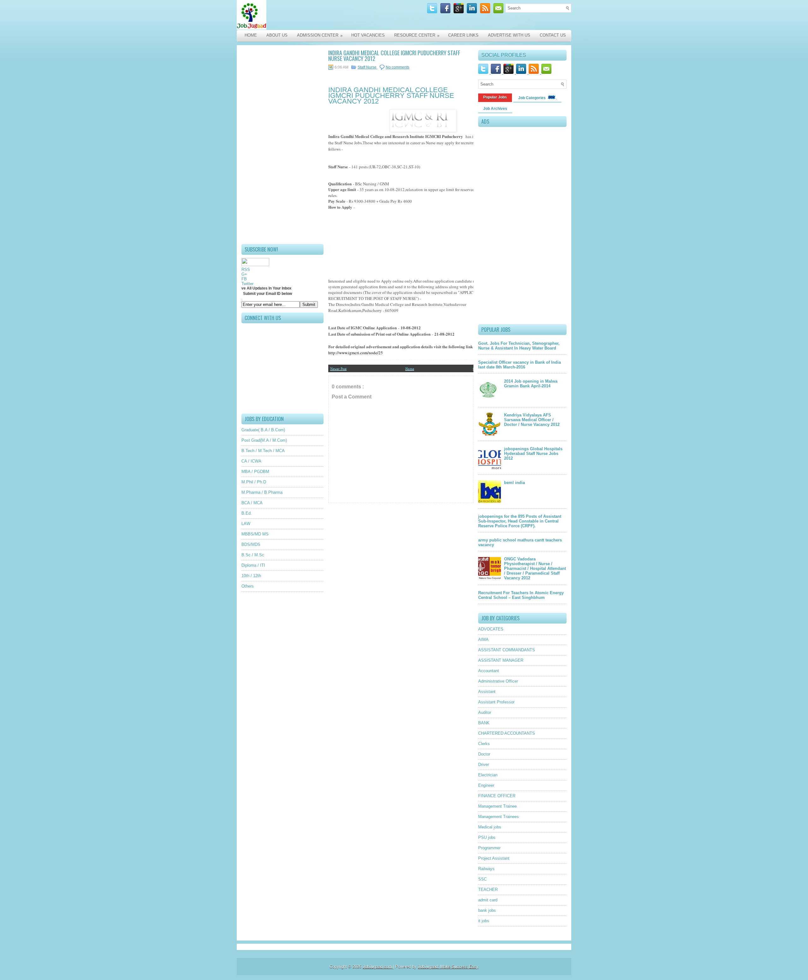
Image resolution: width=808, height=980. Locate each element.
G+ (244, 274)
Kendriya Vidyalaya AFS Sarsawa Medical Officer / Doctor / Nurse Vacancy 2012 (532, 420)
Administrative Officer (498, 681)
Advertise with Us (509, 35)
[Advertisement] (282, 144)
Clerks (484, 743)
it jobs (483, 920)
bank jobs (487, 910)
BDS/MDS (250, 544)
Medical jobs (489, 827)
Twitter (247, 283)
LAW (245, 523)
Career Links (463, 35)
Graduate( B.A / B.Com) (263, 429)
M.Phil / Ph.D (253, 482)
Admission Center (319, 35)
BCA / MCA (252, 502)
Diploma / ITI (253, 565)
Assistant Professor (496, 702)
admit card (487, 900)
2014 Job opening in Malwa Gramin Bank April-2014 (530, 383)
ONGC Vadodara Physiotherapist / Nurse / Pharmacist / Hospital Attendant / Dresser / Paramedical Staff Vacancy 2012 (535, 568)
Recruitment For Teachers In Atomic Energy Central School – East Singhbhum (521, 595)
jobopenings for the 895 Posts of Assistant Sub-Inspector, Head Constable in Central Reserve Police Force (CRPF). (519, 521)
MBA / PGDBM (255, 471)
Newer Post (338, 368)
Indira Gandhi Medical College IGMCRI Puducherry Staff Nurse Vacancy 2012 (394, 55)
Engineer (486, 785)
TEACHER (488, 889)
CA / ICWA (251, 461)
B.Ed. (246, 513)
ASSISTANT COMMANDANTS (506, 650)
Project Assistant (493, 858)
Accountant (488, 670)
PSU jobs (487, 837)
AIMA (483, 639)
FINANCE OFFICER (496, 795)
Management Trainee (497, 806)
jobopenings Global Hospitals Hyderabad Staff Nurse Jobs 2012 (533, 453)
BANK (484, 722)
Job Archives (495, 108)
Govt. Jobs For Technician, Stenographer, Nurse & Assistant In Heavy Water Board (519, 345)
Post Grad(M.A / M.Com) (264, 440)
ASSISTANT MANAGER (500, 660)
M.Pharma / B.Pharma (261, 492)
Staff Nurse (367, 67)
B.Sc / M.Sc (252, 555)
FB (244, 279)
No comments (397, 67)
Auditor (484, 712)
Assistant (487, 691)
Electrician (487, 775)
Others (247, 586)
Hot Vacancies (368, 35)
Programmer (489, 848)
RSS (245, 269)
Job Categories (532, 98)
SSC (482, 879)
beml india (514, 482)
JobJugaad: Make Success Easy (448, 966)
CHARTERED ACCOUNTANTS (506, 733)
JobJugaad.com (378, 966)
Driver (483, 764)
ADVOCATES (490, 629)
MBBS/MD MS (255, 534)
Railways (486, 868)
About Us (277, 35)
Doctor (484, 754)
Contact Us (553, 35)
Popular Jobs (495, 97)
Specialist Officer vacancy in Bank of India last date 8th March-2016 (519, 364)
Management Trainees (498, 816)
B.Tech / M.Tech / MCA (263, 450)
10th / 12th (251, 575)
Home (251, 35)
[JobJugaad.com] (304, 15)
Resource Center (416, 35)
